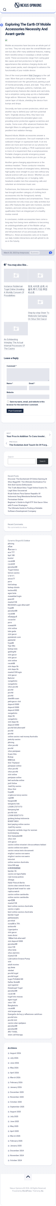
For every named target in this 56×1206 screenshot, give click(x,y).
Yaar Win (11, 646)
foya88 (11, 608)
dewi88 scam (13, 698)
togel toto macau (15, 997)
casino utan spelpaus (17, 1023)
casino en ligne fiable (17, 874)
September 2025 (17, 1107)
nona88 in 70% (14, 924)
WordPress (27, 1191)
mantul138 (12, 602)
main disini (12, 935)
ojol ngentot (13, 985)
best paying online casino (19, 824)
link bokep (12, 585)
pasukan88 (12, 567)
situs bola (12, 950)
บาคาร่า (11, 576)
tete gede (12, 631)
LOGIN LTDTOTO (15, 807)
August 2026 (15, 1053)
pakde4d (11, 640)
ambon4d (12, 926)
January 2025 (16, 1146)
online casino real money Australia (23, 737)
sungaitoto (12, 681)
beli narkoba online (16, 780)
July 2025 (14, 1116)
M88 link (11, 760)
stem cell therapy (15, 1035)
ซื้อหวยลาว (12, 549)
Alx (42, 1191)
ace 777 (11, 552)
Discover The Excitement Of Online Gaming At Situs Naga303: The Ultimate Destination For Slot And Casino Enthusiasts (27, 482)
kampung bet (13, 810)
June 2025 (14, 1121)
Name (10, 383)
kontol (10, 558)
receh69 (11, 564)
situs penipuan (14, 751)
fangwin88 (12, 801)
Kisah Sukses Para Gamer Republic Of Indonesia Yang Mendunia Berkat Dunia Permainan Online (25, 496)
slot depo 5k (13, 666)
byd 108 (11, 555)
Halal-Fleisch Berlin (16, 883)
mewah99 (12, 625)
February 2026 (16, 1082)
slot (9, 962)
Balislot (11, 678)
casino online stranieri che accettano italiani (27, 845)
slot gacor (12, 634)
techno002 (12, 590)
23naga (11, 880)
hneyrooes (24, 253)
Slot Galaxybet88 (15, 836)
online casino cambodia (18, 897)
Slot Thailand (13, 763)
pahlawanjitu (13, 918)
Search (11, 457)
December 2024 (17, 1151)
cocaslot (11, 620)
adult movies (13, 965)
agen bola (12, 593)
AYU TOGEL (12, 1032)
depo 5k (11, 716)
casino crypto (14, 909)
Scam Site (12, 754)
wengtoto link (14, 804)
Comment (12, 366)
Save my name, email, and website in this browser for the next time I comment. (26, 403)
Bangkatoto (13, 1005)
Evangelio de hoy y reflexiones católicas (25, 1014)
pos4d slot (12, 813)
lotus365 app (13, 865)
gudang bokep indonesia (18, 818)
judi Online (12, 783)
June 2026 (14, 1063)
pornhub (11, 921)
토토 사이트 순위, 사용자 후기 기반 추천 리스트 (38, 289)
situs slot (12, 839)
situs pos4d (13, 687)
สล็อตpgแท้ (12, 617)
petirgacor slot (14, 701)
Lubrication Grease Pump (19, 959)
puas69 (11, 599)
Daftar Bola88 (14, 982)
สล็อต (10, 546)
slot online (12, 628)
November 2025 (17, 1097)
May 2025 (14, 1126)
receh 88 (11, 994)
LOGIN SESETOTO (15, 815)
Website (10, 392)
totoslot (11, 859)
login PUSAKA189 (15, 979)
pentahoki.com (14, 637)
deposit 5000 (13, 704)
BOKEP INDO (13, 821)
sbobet (11, 970)
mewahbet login (14, 596)
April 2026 (14, 1073)
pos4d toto (12, 1017)
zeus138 (11, 947)
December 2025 (17, 1092)
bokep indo (12, 649)
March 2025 (15, 1136)
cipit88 (11, 798)
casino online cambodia (18, 894)
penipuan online (14, 766)
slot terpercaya (14, 1011)
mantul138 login (15, 672)
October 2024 (16, 1160)
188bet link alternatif (17, 938)
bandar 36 (12, 871)
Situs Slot (12, 789)
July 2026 (14, 1058)
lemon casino (14, 573)
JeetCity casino (14, 786)
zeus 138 (11, 1002)
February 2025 (16, 1141)
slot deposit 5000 (15, 941)
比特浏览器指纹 (14, 868)
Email (32, 383)
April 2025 (14, 1131)
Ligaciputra (13, 929)
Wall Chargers (35, 75)
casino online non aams (18, 848)
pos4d (10, 690)
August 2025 (15, 1112)
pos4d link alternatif (16, 728)
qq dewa (11, 967)
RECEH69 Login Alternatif (19, 605)
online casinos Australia (18, 862)
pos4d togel (13, 973)
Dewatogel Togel (15, 988)
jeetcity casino (14, 739)
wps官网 (11, 900)
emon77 (11, 579)
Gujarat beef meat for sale (19, 889)
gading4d (12, 652)
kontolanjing (13, 833)
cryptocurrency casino (17, 795)
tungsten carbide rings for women (22, 830)
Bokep (10, 757)
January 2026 (16, 1087)
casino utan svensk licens (19, 886)
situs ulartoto (14, 953)
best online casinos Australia (20, 906)
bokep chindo (14, 587)
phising (11, 544)
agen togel (12, 1000)
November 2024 (17, 1155)
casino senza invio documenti (21, 850)
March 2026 (15, 1077)
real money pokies (16, 877)
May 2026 (14, 1068)
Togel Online (13, 570)
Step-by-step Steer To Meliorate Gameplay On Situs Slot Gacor (38, 315)
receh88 (11, 561)
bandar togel (13, 915)
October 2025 (16, 1102)
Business (35, 253)
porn (10, 582)
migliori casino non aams (19, 853)
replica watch (13, 891)
